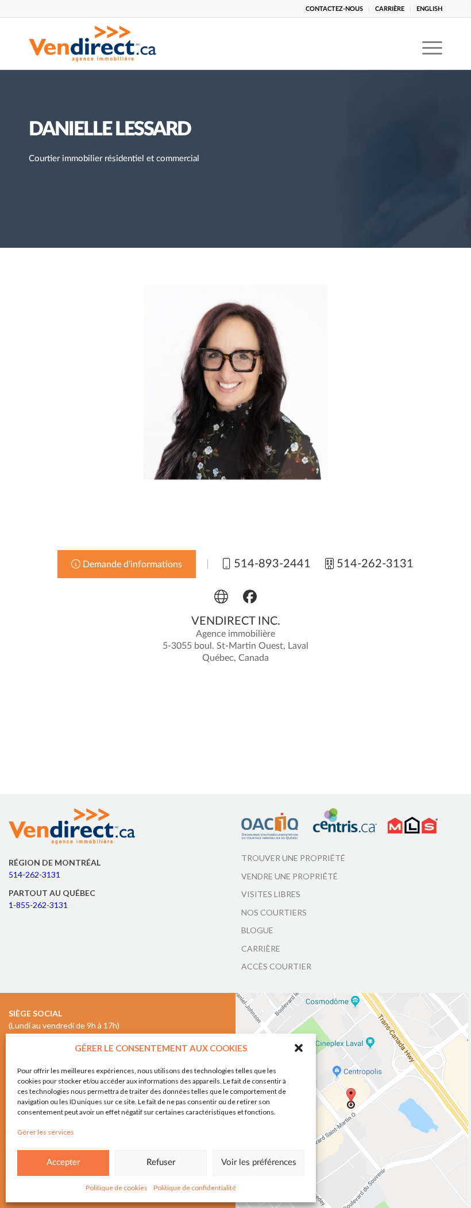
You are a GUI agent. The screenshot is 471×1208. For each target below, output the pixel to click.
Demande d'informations (131, 564)
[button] (298, 1048)
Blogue (257, 930)
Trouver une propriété (293, 858)
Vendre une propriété (289, 876)
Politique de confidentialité (194, 1187)
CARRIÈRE (389, 9)
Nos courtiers (274, 912)
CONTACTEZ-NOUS (334, 9)
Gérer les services (45, 1132)
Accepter (63, 1162)
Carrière (260, 948)
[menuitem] (334, 9)
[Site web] (221, 596)
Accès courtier (276, 966)
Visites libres (270, 894)
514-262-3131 (34, 874)
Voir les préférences (258, 1162)
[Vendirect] (92, 43)
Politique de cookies (117, 1187)
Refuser (160, 1162)
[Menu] (426, 43)
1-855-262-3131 (38, 905)
